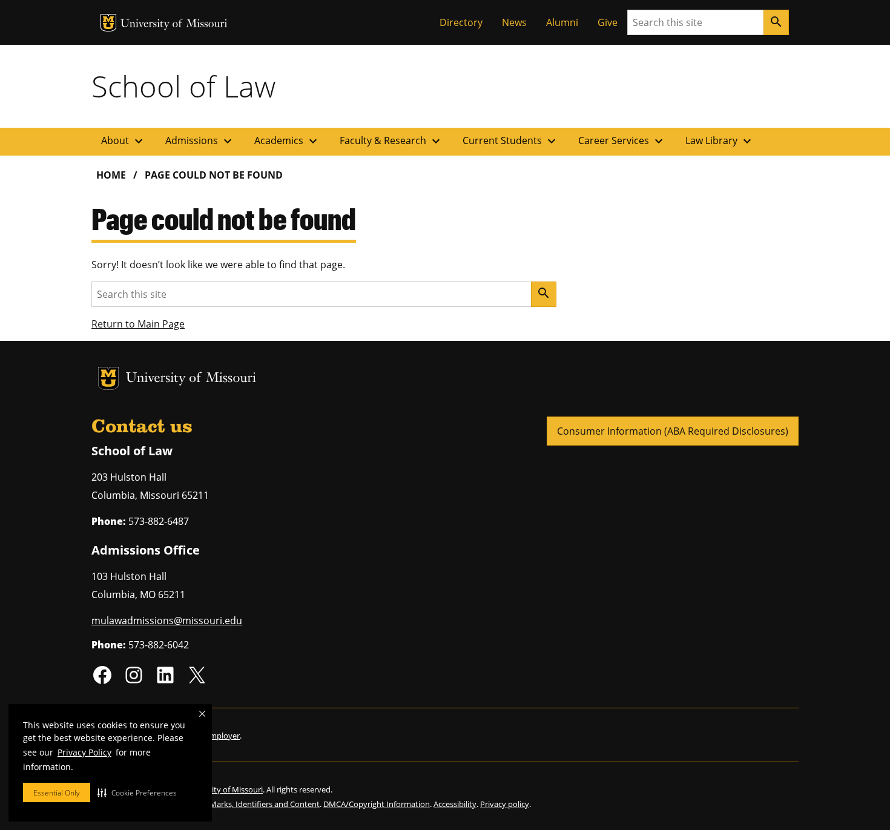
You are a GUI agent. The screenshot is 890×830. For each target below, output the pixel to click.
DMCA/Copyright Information (376, 804)
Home (111, 175)
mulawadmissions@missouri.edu (166, 620)
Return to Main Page (138, 324)
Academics (287, 141)
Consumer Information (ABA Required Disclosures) (672, 431)
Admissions (200, 141)
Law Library (719, 141)
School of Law (183, 86)
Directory (461, 22)
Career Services (622, 141)
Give (608, 22)
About (123, 141)
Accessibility (454, 804)
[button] (137, 792)
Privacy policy (504, 804)
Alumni (562, 22)
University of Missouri (174, 24)
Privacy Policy (84, 752)
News (514, 22)
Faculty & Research (391, 141)
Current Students (511, 141)
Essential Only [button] (56, 793)
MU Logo (108, 22)
